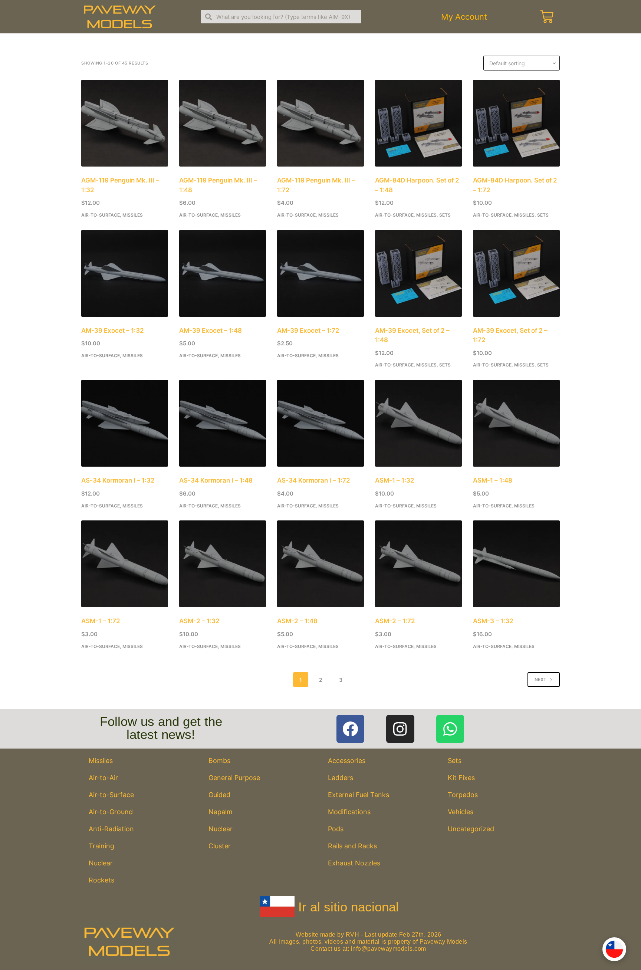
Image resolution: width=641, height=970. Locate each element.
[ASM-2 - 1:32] (222, 563)
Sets (445, 215)
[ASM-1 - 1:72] (124, 563)
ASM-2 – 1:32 (199, 621)
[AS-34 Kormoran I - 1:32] (124, 423)
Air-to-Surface (100, 215)
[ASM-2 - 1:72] (418, 563)
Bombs (219, 761)
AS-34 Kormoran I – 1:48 (216, 480)
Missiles (132, 215)
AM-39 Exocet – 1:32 (112, 330)
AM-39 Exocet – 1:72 (308, 330)
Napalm (220, 812)
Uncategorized (471, 829)
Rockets (101, 880)
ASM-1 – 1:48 (492, 480)
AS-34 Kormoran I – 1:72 (313, 480)
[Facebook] (350, 729)
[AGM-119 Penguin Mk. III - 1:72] (320, 123)
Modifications (349, 812)
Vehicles (460, 812)
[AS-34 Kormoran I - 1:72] (320, 423)
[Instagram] (400, 729)
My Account (464, 17)
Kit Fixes (461, 778)
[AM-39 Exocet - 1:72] (320, 273)
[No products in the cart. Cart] (545, 16)
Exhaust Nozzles (354, 863)
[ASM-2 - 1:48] (320, 563)
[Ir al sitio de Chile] (614, 949)
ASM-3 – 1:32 (493, 621)
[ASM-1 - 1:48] (516, 423)
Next (540, 679)
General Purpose (234, 778)
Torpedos (463, 795)
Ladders (340, 778)
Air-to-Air (103, 778)
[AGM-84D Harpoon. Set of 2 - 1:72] (516, 123)
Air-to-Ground (111, 812)
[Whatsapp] (450, 729)
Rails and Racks (352, 846)
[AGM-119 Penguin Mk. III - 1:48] (222, 123)
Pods (335, 829)
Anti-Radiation (111, 829)
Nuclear (101, 863)
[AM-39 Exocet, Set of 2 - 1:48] (418, 273)
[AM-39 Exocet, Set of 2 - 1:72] (516, 273)
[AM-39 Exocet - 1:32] (124, 273)
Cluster (219, 846)
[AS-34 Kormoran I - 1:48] (222, 423)
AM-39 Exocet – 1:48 (210, 330)
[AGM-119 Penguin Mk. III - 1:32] (124, 123)
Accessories (346, 761)
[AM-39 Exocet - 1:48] (222, 273)
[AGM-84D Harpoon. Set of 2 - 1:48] (418, 123)
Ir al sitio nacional (348, 907)
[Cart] (546, 17)
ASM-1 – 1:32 (394, 480)
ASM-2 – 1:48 (297, 621)
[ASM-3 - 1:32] (516, 563)
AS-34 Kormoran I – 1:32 (118, 480)
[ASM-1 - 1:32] (418, 423)
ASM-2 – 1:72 (395, 621)
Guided (219, 795)
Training (101, 846)
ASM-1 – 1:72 (100, 621)
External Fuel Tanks (358, 795)
